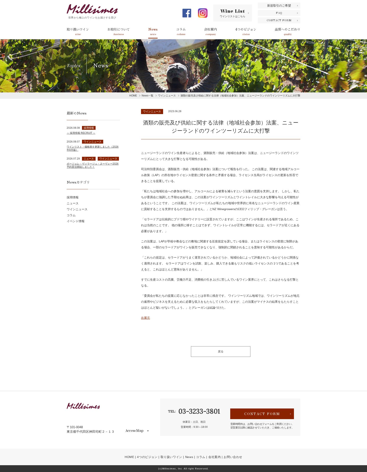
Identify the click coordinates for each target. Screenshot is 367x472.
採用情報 (73, 197)
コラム (181, 32)
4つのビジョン (245, 32)
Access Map (134, 431)
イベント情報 (76, 221)
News (153, 32)
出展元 (145, 317)
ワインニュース (152, 111)
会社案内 (210, 32)
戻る (220, 351)
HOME (129, 457)
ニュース (73, 203)
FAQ (279, 13)
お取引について (118, 32)
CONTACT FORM (279, 20)
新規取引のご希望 (279, 5)
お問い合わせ (233, 457)
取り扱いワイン (78, 32)
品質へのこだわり (287, 32)
